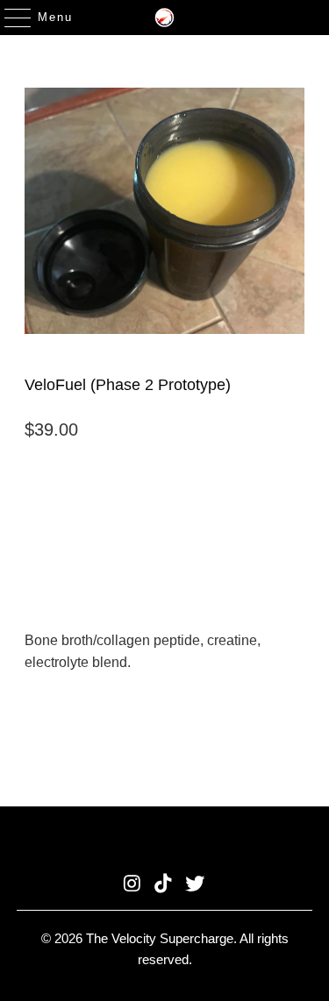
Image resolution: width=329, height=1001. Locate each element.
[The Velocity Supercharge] (164, 17)
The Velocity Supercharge (159, 938)
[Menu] (9, 17)
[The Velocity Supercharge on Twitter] (195, 885)
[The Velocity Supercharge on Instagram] (132, 885)
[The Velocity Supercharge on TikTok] (164, 885)
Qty (34, 470)
